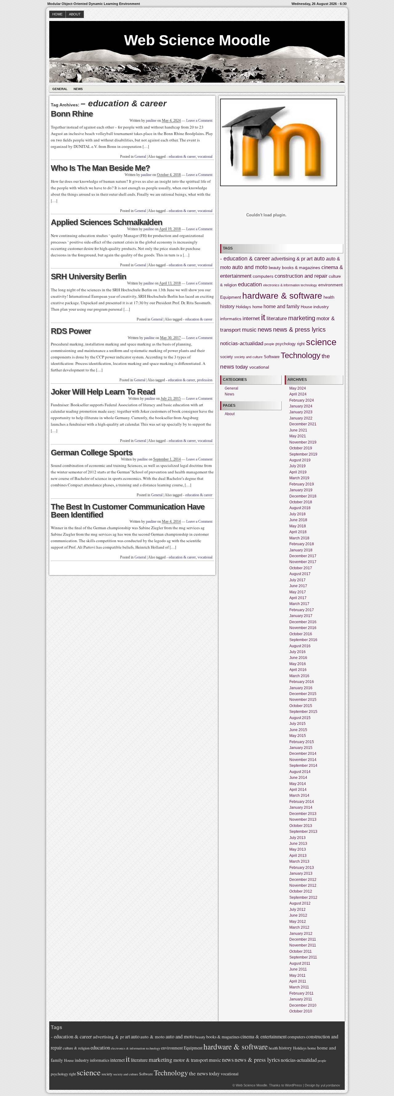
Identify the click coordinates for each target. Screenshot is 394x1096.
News (78, 89)
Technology (300, 355)
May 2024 (297, 388)
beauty (275, 268)
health (329, 297)
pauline (151, 120)
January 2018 (300, 550)
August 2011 (299, 963)
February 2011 (301, 993)
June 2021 (298, 430)
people (269, 344)
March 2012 (299, 927)
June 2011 (298, 969)
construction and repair (301, 276)
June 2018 (298, 520)
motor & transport (190, 1060)
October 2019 (300, 448)
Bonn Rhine (72, 113)
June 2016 (298, 658)
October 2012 (300, 891)
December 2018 (302, 496)
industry (321, 306)
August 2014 (300, 772)
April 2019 (298, 472)
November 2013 (302, 819)
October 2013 (300, 826)
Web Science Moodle (197, 40)
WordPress (293, 1085)
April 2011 (297, 981)
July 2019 (297, 466)
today (241, 367)
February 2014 (301, 802)
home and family (281, 306)
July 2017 (297, 580)
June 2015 (298, 730)
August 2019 (300, 460)
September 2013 (303, 831)
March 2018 (299, 538)
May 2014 (297, 784)
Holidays (243, 307)
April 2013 (298, 855)
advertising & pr (288, 258)
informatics (230, 318)
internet (251, 318)
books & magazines (301, 267)
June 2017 (298, 586)
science (321, 342)
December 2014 (302, 753)
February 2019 (301, 484)
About (75, 14)
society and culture (248, 357)
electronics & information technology (290, 285)
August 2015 (300, 718)
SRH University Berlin (88, 276)
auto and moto (249, 267)
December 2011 (302, 939)
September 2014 (303, 765)
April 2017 (298, 598)
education (250, 284)
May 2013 (297, 849)
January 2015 (300, 748)
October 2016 (300, 634)
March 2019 (299, 478)
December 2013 (302, 814)
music (249, 330)
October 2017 (300, 568)
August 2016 (300, 646)
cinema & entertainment (263, 1036)
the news (198, 1073)
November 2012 (302, 885)
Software (271, 357)
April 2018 (298, 532)
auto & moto (152, 1036)
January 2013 (300, 873)
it (263, 317)
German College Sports (91, 452)
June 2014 (298, 777)
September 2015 (303, 712)
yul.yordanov (330, 1085)
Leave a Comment (199, 120)
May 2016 (297, 664)
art (310, 259)
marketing (301, 318)
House (306, 307)
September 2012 (303, 897)
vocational (205, 156)
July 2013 (297, 838)
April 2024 (298, 394)
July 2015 (297, 724)
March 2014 (299, 795)
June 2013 (298, 843)
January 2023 (300, 412)
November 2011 (302, 945)
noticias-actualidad (241, 343)
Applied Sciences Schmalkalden (106, 222)
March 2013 (299, 861)
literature (277, 318)
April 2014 (298, 789)
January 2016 (300, 688)
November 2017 (302, 562)
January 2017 (300, 616)
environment (330, 284)
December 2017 (302, 556)
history (227, 306)
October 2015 (300, 706)
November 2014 (302, 760)
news (265, 329)
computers (263, 276)
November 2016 (302, 628)
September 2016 (303, 640)
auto (319, 259)
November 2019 (302, 442)
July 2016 (297, 652)
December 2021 (302, 424)
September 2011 (303, 957)
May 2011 (297, 975)
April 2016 (298, 670)
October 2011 (300, 951)
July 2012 (297, 909)
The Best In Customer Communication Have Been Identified (127, 510)
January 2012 (300, 933)
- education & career (181, 156)
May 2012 (297, 921)
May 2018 (297, 526)
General (59, 89)
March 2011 (299, 987)
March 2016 (299, 676)
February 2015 (301, 742)
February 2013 (301, 867)
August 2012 (300, 903)
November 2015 (302, 699)
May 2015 (297, 736)
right (301, 344)
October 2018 (300, 502)
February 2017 (301, 610)
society (226, 357)
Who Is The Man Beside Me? (100, 168)
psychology (285, 344)
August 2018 (300, 508)
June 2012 (298, 915)
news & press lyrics (299, 329)
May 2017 (297, 592)
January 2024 (300, 406)
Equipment (230, 297)
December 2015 (302, 694)
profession (204, 380)
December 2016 (302, 622)
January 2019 (300, 490)
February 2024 (301, 400)
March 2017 (299, 604)
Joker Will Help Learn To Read (103, 391)
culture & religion (76, 1047)
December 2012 (302, 879)
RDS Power (71, 331)
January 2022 (300, 418)
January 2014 (300, 807)
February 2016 (301, 682)
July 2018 (297, 514)
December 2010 (302, 1005)
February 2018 (301, 544)
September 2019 (303, 454)
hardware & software (282, 296)
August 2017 (300, 574)
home (257, 307)
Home (57, 14)
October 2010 (300, 1011)
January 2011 (300, 999)
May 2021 (297, 436)
